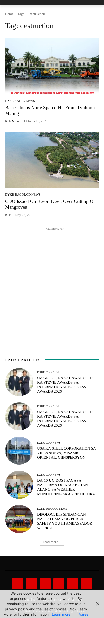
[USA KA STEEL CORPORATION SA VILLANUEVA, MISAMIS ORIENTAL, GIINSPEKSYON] (19, 451)
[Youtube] (86, 583)
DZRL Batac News (20, 100)
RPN (8, 215)
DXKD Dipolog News (52, 508)
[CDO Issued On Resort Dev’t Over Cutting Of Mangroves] (52, 160)
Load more (50, 542)
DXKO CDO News (48, 372)
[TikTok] (58, 583)
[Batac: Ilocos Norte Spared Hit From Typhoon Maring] (52, 66)
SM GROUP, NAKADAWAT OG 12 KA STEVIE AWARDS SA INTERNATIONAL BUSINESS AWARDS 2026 (65, 384)
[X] (72, 583)
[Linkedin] (45, 583)
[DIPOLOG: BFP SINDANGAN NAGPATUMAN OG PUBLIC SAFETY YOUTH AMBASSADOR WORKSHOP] (19, 519)
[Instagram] (31, 583)
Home (9, 14)
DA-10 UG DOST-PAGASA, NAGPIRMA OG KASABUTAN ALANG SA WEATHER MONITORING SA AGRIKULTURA (66, 487)
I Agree (82, 614)
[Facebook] (17, 583)
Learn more (61, 614)
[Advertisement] (52, 283)
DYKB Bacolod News (22, 194)
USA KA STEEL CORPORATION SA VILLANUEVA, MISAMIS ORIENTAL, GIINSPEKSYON (66, 452)
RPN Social (13, 121)
